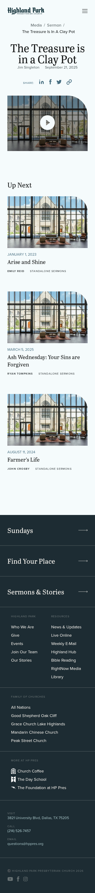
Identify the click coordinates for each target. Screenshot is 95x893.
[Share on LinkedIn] (41, 82)
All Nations (20, 707)
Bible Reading (63, 660)
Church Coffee (31, 771)
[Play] (47, 122)
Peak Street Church (28, 741)
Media (36, 25)
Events (17, 644)
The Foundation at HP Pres (42, 788)
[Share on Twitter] (59, 82)
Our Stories (21, 660)
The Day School (32, 779)
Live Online (61, 635)
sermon (54, 25)
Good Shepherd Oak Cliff (33, 716)
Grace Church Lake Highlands (38, 724)
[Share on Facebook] (50, 82)
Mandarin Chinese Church (34, 732)
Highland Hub (63, 652)
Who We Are (22, 627)
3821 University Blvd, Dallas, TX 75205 (38, 817)
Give (15, 635)
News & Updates (66, 627)
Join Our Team (24, 652)
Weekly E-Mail (63, 644)
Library (57, 677)
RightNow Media (66, 669)
